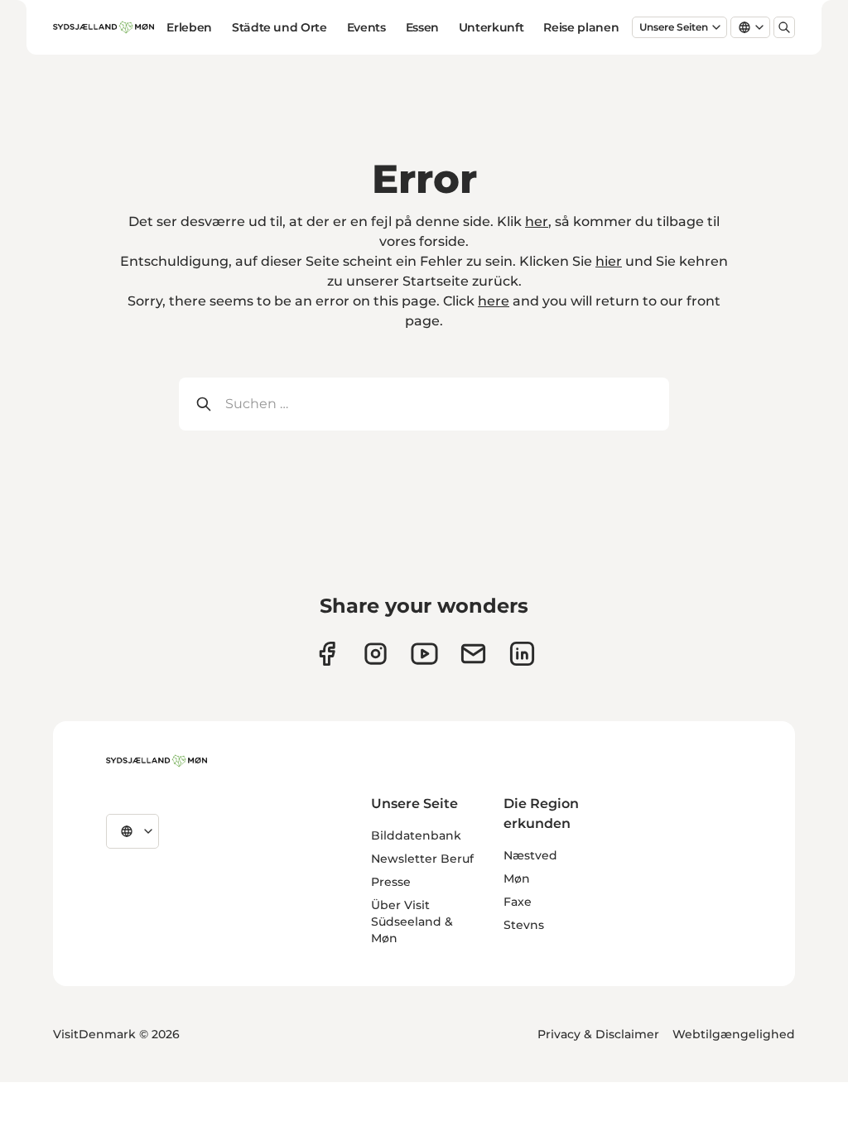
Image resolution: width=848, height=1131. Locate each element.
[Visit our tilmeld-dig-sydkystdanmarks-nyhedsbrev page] (473, 653)
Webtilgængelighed (733, 1034)
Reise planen (581, 27)
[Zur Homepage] (103, 27)
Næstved (530, 855)
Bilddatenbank (416, 835)
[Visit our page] (375, 653)
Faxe (518, 901)
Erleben (189, 27)
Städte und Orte (279, 27)
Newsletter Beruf (422, 858)
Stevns (524, 924)
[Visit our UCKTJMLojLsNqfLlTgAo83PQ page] (424, 653)
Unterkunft (491, 27)
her (536, 221)
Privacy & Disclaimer (598, 1034)
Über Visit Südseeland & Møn (412, 922)
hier (608, 261)
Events (366, 27)
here (493, 301)
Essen (422, 27)
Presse (391, 881)
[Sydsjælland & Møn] (156, 761)
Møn (517, 878)
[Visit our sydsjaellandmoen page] (326, 653)
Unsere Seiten (673, 27)
